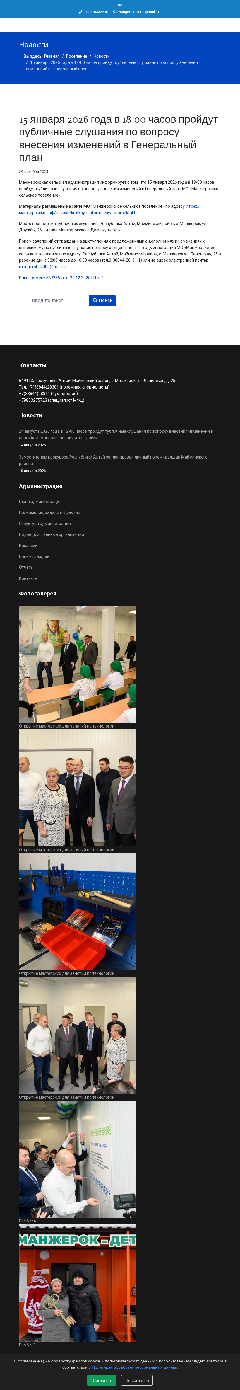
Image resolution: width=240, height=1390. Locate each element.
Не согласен (137, 1380)
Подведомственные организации (51, 534)
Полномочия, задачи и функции (49, 512)
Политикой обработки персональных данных (135, 1367)
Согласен (102, 1380)
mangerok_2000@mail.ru (138, 12)
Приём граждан (34, 556)
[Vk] (120, 5)
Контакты (28, 578)
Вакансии (28, 545)
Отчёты (26, 567)
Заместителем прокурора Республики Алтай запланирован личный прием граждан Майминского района (113, 464)
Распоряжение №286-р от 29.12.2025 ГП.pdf (61, 277)
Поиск (104, 300)
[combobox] (58, 300)
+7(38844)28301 (96, 12)
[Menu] (22, 25)
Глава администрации (40, 501)
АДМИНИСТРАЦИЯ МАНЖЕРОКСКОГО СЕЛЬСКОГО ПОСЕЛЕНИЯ (102, 40)
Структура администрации (45, 523)
